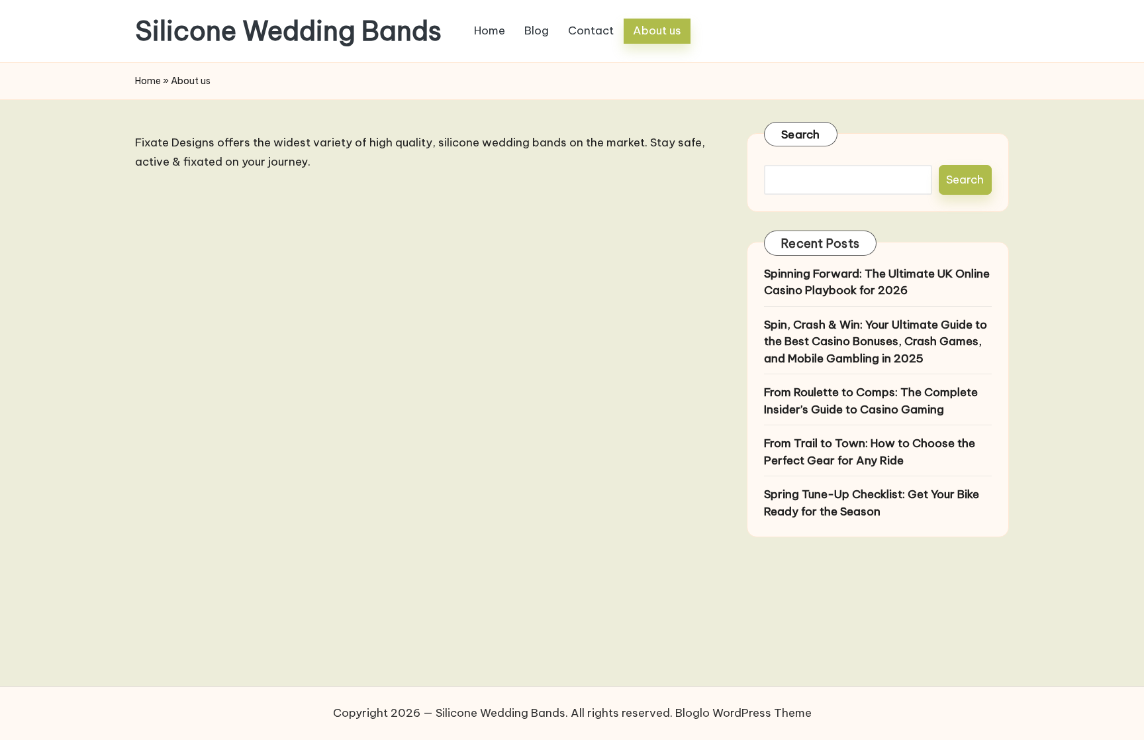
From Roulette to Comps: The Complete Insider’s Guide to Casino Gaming (871, 401)
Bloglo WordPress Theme (743, 713)
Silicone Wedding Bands (288, 31)
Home (148, 81)
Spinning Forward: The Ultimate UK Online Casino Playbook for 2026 (877, 282)
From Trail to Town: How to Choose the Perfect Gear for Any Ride (869, 452)
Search (800, 134)
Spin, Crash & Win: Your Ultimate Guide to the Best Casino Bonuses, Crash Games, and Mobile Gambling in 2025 (875, 341)
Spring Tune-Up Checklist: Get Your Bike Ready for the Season (871, 503)
